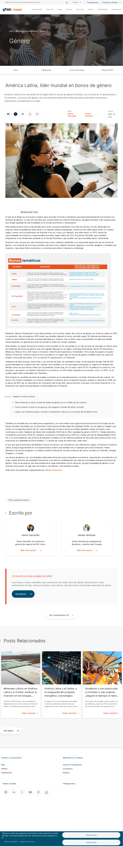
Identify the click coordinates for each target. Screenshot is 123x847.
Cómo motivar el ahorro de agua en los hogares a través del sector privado (49, 407)
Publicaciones (6, 772)
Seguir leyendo (28, 713)
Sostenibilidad (102, 9)
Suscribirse (20, 594)
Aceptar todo (91, 842)
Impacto (90, 9)
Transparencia (92, 2)
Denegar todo (91, 835)
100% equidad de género (19, 500)
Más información (28, 550)
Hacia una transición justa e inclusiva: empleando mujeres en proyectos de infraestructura (56, 412)
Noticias (4, 768)
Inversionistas (116, 9)
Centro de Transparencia (72, 764)
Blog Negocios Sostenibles (26, 31)
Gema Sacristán (72, 115)
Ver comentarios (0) (59, 615)
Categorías (46, 70)
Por (69, 111)
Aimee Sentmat (89, 115)
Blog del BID (107, 70)
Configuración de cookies (27, 841)
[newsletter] (47, 792)
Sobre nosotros (37, 9)
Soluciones (80, 9)
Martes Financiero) (53, 470)
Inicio (11, 31)
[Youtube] (30, 792)
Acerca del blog (77, 70)
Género (43, 31)
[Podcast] (38, 792)
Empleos (66, 772)
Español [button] (75, 2)
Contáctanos (67, 768)
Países (59, 9)
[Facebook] (6, 792)
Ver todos (8, 730)
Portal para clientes (110, 2)
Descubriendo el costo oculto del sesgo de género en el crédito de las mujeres (50, 402)
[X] (22, 792)
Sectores (69, 9)
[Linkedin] (14, 792)
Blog (3, 764)
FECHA (110, 111)
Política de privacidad (10, 841)
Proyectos (50, 9)
